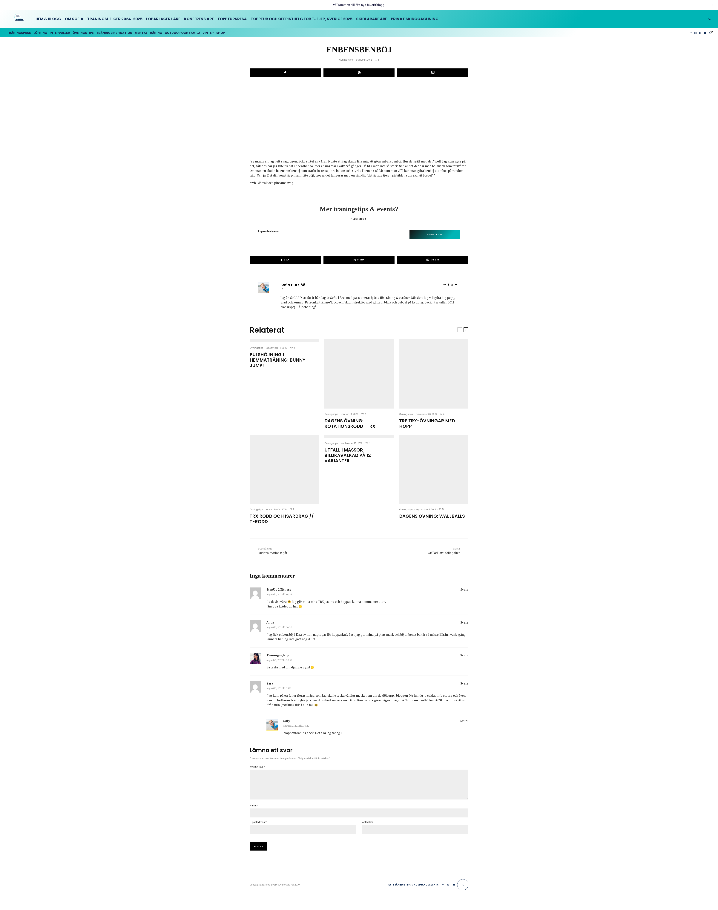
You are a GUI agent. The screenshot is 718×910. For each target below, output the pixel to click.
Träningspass (19, 33)
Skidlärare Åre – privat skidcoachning (397, 19)
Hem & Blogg (48, 19)
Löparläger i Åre (163, 19)
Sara (269, 683)
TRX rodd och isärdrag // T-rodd (282, 519)
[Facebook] (691, 32)
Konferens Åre (199, 19)
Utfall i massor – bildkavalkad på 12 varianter (347, 455)
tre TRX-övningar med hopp (427, 423)
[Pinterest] (700, 32)
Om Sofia (74, 19)
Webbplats (367, 822)
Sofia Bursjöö (292, 285)
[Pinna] (359, 72)
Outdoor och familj (182, 33)
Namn (254, 805)
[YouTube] (705, 32)
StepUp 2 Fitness (278, 589)
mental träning (148, 33)
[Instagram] (695, 32)
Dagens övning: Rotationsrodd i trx (349, 423)
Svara (464, 589)
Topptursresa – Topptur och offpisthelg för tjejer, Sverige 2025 (284, 19)
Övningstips (83, 33)
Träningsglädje (278, 655)
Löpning (40, 33)
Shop (220, 33)
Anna (270, 622)
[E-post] (432, 72)
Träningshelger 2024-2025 (114, 19)
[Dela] (285, 72)
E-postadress (258, 822)
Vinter (208, 33)
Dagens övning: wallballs (432, 516)
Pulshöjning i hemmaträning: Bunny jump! (277, 360)
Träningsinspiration (114, 33)
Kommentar (257, 766)
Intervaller (60, 33)
